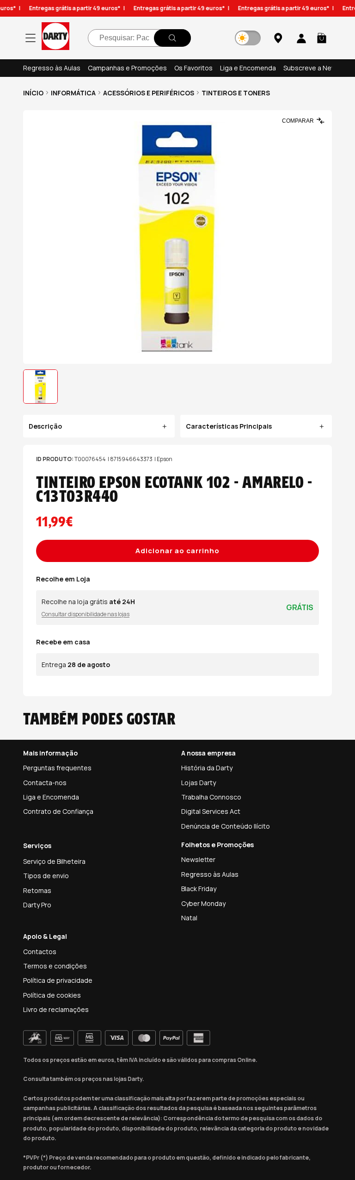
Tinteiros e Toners (236, 92)
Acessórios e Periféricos (148, 92)
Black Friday (198, 888)
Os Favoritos (193, 67)
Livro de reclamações (56, 1009)
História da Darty (207, 767)
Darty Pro (37, 904)
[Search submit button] (172, 38)
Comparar (298, 121)
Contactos (39, 951)
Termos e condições (55, 965)
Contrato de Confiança (58, 811)
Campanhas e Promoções (127, 67)
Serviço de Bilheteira (54, 861)
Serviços (37, 845)
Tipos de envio (46, 875)
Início (33, 92)
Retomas (37, 890)
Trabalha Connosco (211, 797)
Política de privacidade (57, 980)
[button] (322, 38)
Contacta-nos (45, 782)
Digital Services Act (210, 811)
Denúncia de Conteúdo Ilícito (225, 826)
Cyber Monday (203, 903)
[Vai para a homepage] (55, 37)
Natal (189, 917)
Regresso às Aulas (51, 67)
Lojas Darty (198, 782)
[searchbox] (139, 38)
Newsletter (198, 859)
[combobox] (139, 38)
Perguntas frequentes (57, 767)
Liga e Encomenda (248, 67)
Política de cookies (52, 995)
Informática (73, 92)
